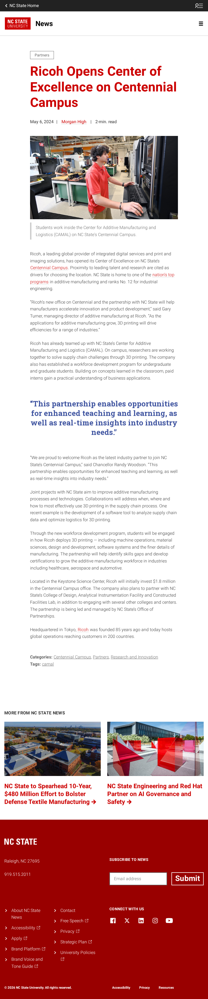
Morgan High (73, 121)
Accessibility (121, 988)
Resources (166, 988)
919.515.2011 (17, 874)
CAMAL (48, 664)
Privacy (144, 988)
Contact (67, 910)
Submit (187, 878)
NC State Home (24, 5)
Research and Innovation (134, 657)
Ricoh (83, 629)
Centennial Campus (49, 267)
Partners (101, 657)
